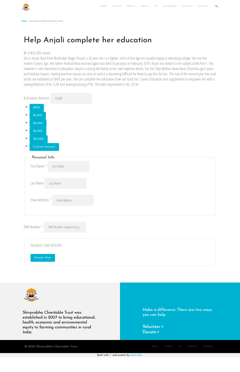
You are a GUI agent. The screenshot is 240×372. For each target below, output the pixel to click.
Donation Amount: (37, 98)
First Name (39, 166)
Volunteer (151, 327)
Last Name (38, 183)
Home (23, 21)
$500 (36, 107)
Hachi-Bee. (136, 355)
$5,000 (37, 131)
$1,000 (37, 115)
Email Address (41, 200)
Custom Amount (44, 147)
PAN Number (34, 226)
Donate (149, 332)
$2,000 (38, 123)
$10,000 (38, 139)
